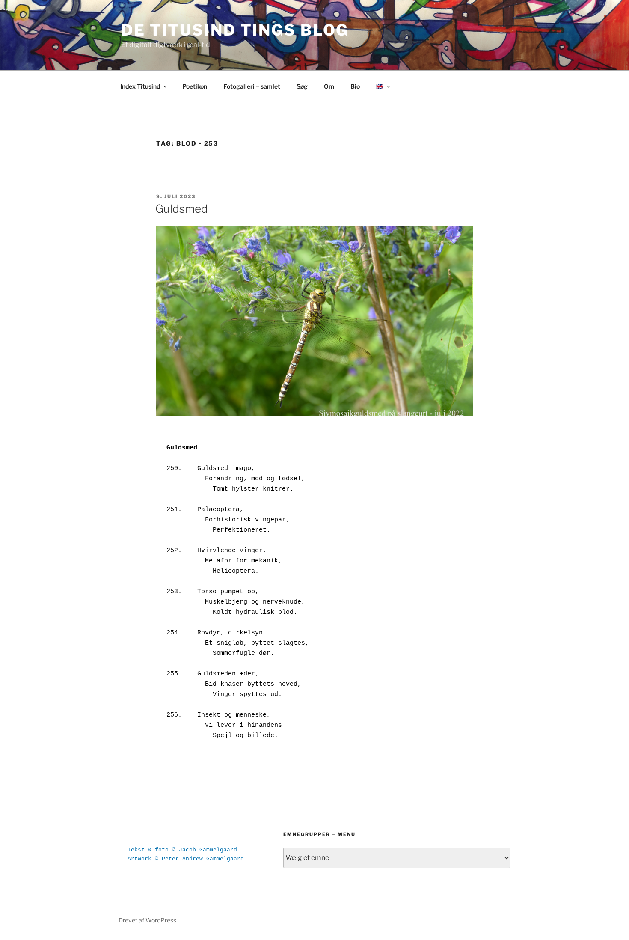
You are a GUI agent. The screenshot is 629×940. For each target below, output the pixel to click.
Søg (302, 86)
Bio (355, 86)
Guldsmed (181, 208)
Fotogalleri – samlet (251, 86)
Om (329, 86)
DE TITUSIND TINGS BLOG (235, 30)
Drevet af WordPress (147, 920)
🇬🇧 (379, 86)
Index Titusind (140, 86)
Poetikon (194, 86)
